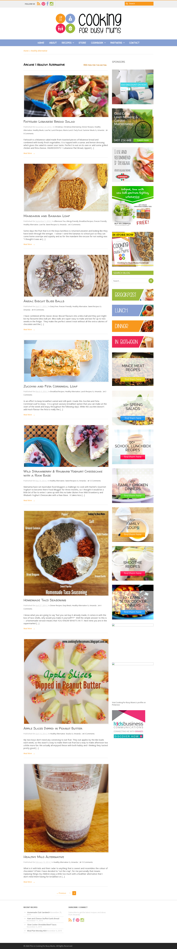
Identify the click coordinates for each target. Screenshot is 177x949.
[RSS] (70, 920)
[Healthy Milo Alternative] (66, 808)
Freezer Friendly (100, 221)
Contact (134, 42)
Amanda (100, 130)
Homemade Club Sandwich (38, 912)
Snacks (68, 734)
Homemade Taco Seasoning (45, 600)
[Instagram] (82, 920)
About (53, 42)
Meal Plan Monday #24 (36, 930)
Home (41, 42)
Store (82, 42)
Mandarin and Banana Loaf (47, 216)
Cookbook (97, 42)
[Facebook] (74, 920)
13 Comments (87, 862)
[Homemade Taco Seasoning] (66, 553)
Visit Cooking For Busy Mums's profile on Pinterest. (129, 703)
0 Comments (28, 133)
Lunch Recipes (56, 130)
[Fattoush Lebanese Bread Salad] (66, 96)
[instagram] (52, 4)
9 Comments (39, 310)
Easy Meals (67, 605)
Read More (28, 153)
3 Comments (75, 224)
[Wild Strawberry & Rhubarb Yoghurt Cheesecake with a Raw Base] (66, 446)
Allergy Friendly (72, 221)
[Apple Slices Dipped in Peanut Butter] (66, 681)
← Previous (61, 893)
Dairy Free (54, 306)
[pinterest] (43, 4)
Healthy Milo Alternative (44, 857)
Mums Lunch (68, 130)
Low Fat (47, 130)
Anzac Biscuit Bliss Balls (44, 301)
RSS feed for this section (95, 65)
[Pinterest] (77, 920)
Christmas (59, 127)
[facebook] (47, 4)
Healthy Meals (38, 130)
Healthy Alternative (31, 224)
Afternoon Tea (60, 221)
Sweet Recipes (51, 224)
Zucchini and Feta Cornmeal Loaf (51, 386)
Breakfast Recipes (86, 221)
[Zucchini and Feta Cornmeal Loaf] (66, 361)
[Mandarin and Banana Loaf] (66, 187)
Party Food (78, 130)
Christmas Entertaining (72, 127)
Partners (116, 42)
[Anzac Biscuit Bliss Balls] (66, 275)
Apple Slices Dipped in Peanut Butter (53, 728)
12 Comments (95, 481)
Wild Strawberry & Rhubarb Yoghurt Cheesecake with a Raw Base (63, 473)
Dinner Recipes (88, 127)
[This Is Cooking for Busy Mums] (88, 32)
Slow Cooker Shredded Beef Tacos (41, 924)
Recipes (66, 42)
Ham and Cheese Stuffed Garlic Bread (43, 918)
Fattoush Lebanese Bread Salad (49, 121)
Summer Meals (89, 130)
